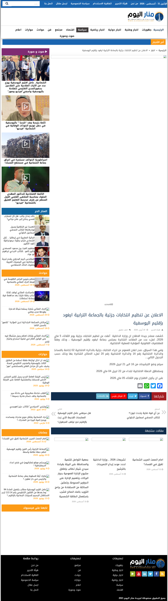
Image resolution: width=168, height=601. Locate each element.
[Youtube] (138, 574)
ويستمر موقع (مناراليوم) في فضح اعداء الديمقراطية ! (28, 464)
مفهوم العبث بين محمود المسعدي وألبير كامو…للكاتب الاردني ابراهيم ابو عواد (18, 251)
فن (49, 29)
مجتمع (58, 29)
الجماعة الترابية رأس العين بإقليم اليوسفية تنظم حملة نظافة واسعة (26, 450)
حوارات (29, 29)
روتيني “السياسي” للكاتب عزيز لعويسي (28, 406)
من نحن (134, 3)
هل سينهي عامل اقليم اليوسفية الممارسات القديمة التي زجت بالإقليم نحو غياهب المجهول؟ (74, 415)
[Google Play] (132, 574)
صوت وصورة (67, 36)
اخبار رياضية (97, 29)
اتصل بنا (48, 3)
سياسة (82, 29)
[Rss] (162, 574)
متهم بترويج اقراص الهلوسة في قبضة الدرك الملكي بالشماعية (19, 280)
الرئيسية (158, 29)
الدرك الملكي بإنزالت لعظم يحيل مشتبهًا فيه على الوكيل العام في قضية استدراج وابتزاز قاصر (27, 339)
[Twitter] (150, 574)
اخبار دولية (114, 29)
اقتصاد (70, 29)
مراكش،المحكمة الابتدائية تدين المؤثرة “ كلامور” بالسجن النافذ (24, 323)
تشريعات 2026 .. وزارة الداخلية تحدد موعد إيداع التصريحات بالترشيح (109, 464)
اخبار (153, 50)
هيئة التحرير (155, 330)
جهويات (146, 29)
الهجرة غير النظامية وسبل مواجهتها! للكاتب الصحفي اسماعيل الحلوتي (22, 230)
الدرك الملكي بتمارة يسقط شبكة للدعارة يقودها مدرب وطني (27, 310)
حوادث (40, 29)
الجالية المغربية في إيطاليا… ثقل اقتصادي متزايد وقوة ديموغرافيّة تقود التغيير (19, 241)
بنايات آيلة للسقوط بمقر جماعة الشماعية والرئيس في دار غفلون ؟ (27, 477)
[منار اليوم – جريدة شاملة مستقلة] (145, 17)
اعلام (18, 29)
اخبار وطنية (131, 29)
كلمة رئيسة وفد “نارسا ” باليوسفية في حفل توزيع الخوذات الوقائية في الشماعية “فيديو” (26, 125)
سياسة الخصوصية (80, 3)
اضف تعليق (123, 330)
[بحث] (6, 3)
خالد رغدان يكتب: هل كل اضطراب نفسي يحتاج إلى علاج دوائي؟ (19, 217)
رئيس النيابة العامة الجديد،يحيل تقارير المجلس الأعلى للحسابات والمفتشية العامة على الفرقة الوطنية (26, 380)
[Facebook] (156, 574)
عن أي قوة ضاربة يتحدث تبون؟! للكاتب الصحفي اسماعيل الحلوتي (143, 413)
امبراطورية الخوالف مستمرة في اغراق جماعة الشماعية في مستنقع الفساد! (25, 161)
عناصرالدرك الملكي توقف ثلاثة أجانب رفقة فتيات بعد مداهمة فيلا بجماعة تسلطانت (18, 295)
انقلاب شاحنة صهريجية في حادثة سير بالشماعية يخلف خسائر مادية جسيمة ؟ (28, 394)
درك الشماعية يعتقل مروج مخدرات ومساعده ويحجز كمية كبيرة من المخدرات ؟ (26, 418)
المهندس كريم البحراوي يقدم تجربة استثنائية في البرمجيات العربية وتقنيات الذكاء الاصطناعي (18, 262)
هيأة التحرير (121, 3)
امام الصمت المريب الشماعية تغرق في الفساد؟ (24, 439)
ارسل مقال (61, 3)
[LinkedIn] (144, 574)
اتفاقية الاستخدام (102, 3)
